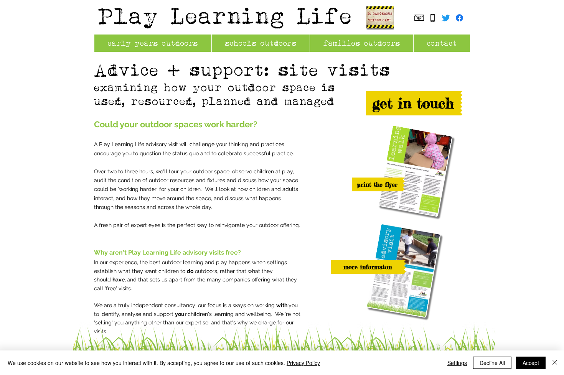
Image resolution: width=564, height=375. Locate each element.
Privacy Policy (303, 363)
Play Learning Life (225, 15)
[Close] (554, 363)
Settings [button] (457, 363)
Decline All (492, 363)
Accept (531, 363)
